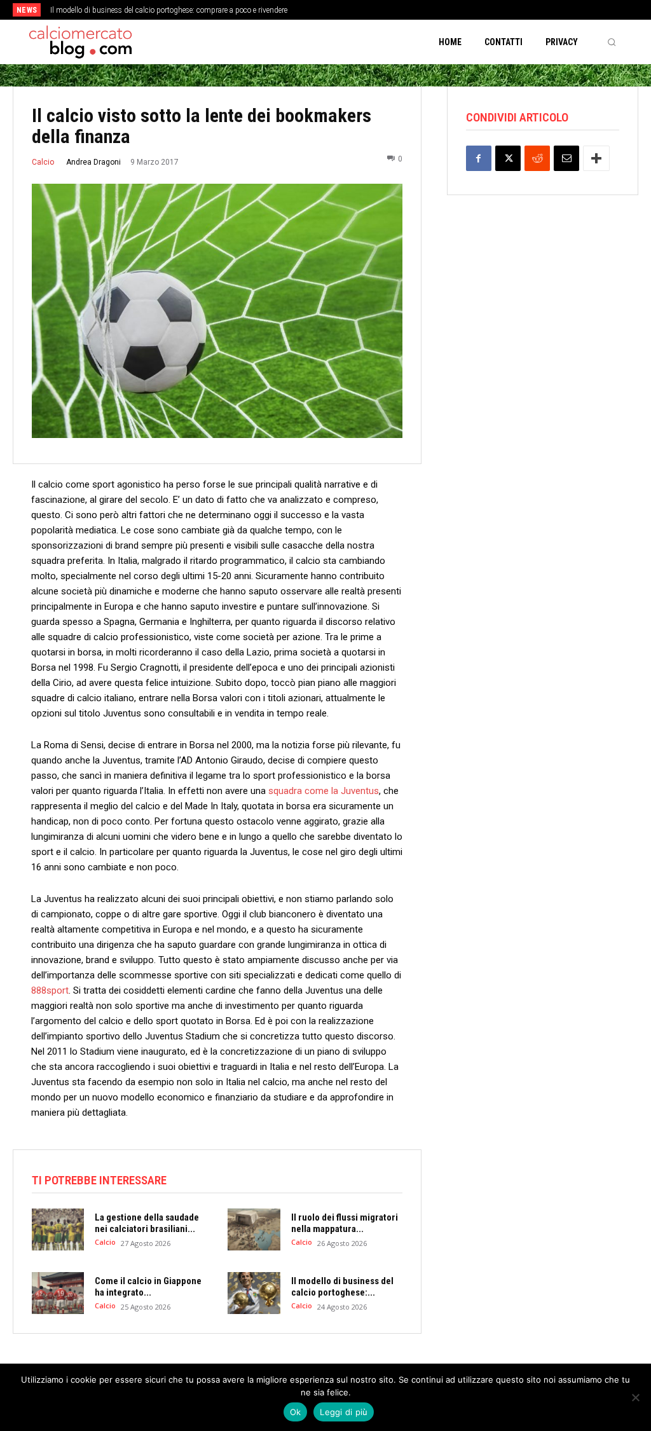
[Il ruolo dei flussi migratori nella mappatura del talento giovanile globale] (254, 1229)
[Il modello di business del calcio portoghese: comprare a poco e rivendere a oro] (254, 1293)
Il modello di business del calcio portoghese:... (342, 1286)
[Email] (566, 158)
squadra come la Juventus (323, 791)
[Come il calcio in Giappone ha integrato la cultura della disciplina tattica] (58, 1293)
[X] (508, 158)
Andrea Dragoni (93, 162)
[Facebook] (478, 158)
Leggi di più (343, 1412)
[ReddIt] (537, 158)
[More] (596, 158)
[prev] (338, 10)
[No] (635, 1397)
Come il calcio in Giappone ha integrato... (148, 1286)
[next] (359, 10)
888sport (50, 990)
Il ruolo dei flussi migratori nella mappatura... (344, 1223)
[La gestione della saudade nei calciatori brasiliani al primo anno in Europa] (58, 1229)
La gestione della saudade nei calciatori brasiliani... (147, 1223)
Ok (295, 1412)
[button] (611, 42)
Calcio (43, 162)
